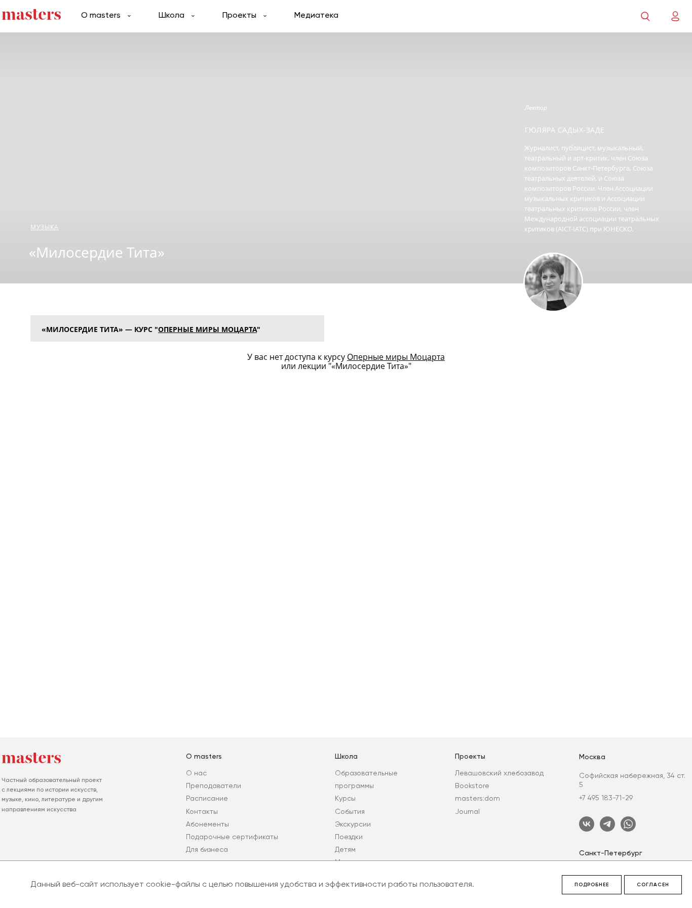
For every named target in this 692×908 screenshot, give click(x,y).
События (350, 811)
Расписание (207, 798)
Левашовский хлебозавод (499, 773)
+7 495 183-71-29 (606, 798)
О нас (196, 773)
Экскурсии (353, 824)
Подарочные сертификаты (232, 837)
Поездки (349, 837)
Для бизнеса (207, 849)
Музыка (44, 227)
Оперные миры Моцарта (207, 329)
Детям (345, 849)
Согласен (653, 885)
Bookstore (472, 785)
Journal (467, 811)
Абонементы (207, 824)
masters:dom (477, 798)
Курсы (345, 798)
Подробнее (591, 885)
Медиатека (316, 15)
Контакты (202, 811)
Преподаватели (213, 785)
